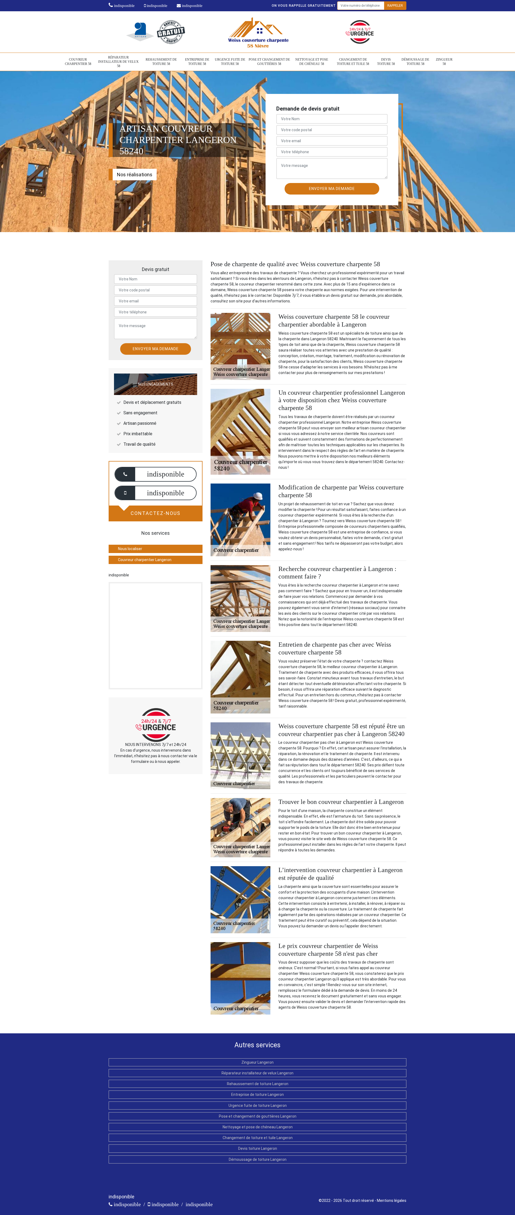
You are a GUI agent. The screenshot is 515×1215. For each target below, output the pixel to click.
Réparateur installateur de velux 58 (118, 62)
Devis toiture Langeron (257, 1148)
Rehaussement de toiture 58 (161, 62)
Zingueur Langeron (257, 1062)
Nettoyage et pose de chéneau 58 (311, 62)
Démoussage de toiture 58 (415, 62)
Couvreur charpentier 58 (78, 62)
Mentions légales (391, 1200)
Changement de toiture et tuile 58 (353, 62)
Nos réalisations (134, 174)
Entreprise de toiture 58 (197, 62)
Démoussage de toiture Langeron (257, 1159)
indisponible (124, 5)
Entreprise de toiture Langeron (257, 1094)
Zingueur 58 (444, 62)
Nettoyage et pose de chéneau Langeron (258, 1127)
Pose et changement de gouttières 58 (269, 62)
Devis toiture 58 (386, 62)
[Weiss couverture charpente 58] (257, 32)
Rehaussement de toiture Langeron (257, 1084)
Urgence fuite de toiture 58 (230, 62)
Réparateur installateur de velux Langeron (257, 1073)
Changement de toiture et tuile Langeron (258, 1138)
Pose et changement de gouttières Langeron (257, 1116)
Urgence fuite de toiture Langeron (258, 1105)
